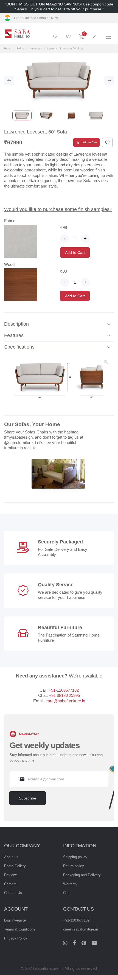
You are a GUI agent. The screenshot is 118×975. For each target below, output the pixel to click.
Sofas (20, 48)
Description (16, 324)
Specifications (19, 347)
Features (14, 335)
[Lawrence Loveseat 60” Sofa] (59, 474)
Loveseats (35, 48)
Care (67, 893)
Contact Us (13, 893)
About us (11, 857)
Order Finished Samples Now (36, 18)
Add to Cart (89, 142)
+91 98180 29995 (64, 695)
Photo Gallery (15, 866)
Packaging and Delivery (82, 875)
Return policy (73, 866)
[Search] (55, 36)
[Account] (94, 36)
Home (8, 48)
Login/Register (15, 920)
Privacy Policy (15, 938)
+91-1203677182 (64, 690)
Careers (10, 884)
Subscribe (27, 798)
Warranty (70, 884)
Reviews (11, 875)
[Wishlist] (68, 36)
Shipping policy (75, 857)
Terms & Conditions (19, 929)
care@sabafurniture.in (65, 700)
